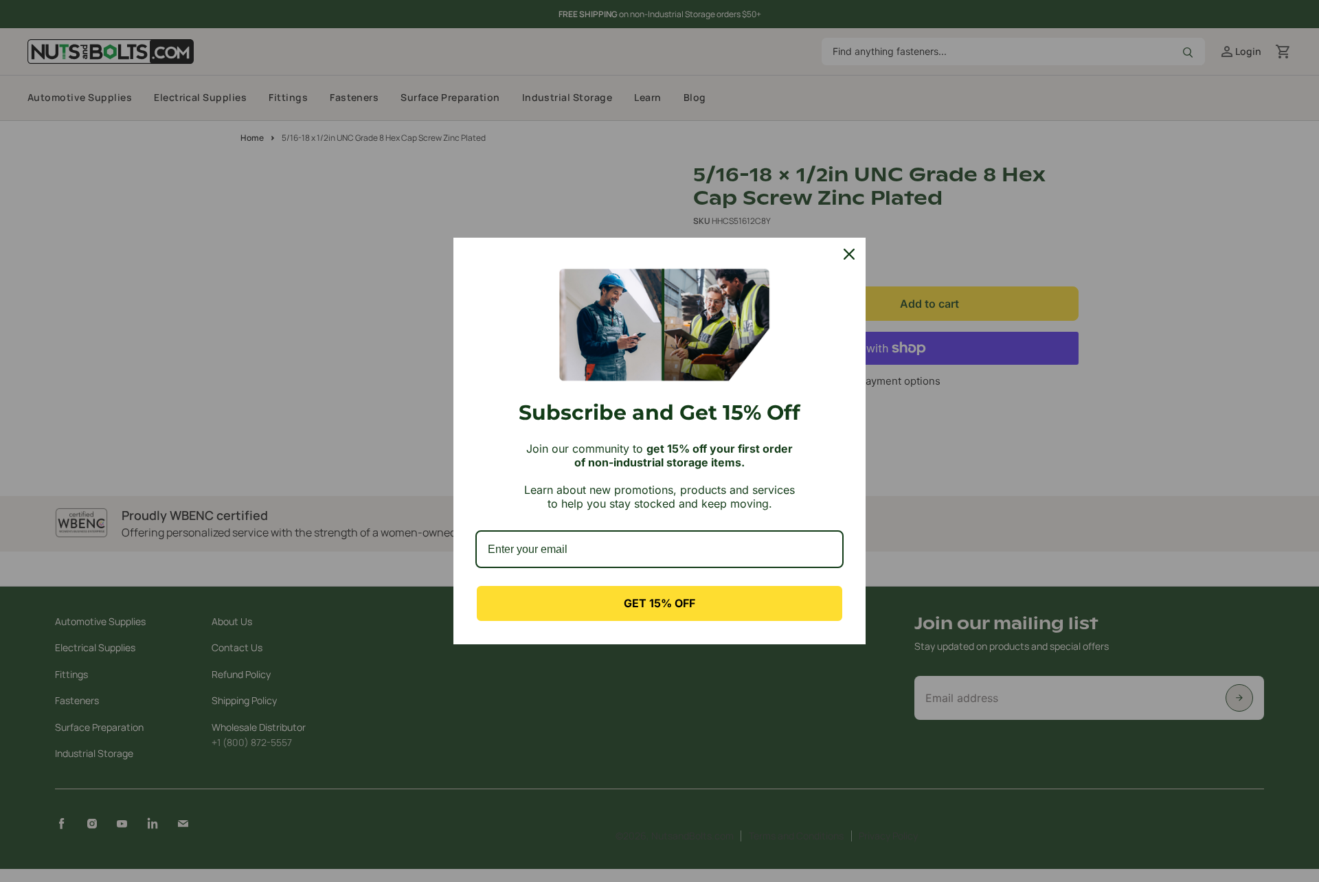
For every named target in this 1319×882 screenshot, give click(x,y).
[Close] (849, 254)
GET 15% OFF (659, 603)
